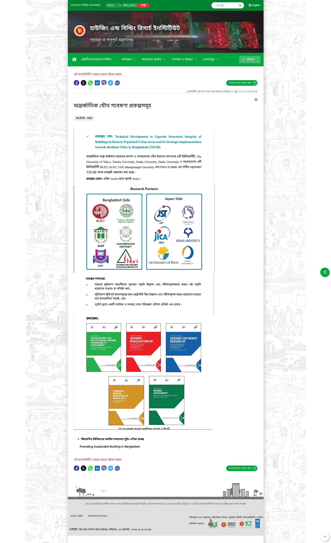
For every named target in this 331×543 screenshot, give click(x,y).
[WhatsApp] (90, 85)
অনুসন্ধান (240, 5)
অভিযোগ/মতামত (97, 516)
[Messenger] (117, 85)
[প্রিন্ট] (255, 100)
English (256, 5)
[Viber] (104, 83)
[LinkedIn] (97, 85)
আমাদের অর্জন (152, 60)
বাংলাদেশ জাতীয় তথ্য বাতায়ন (86, 5)
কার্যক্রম (127, 60)
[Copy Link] (110, 85)
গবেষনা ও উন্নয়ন (182, 60)
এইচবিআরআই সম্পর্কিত (96, 60)
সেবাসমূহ (209, 60)
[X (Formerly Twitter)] (83, 85)
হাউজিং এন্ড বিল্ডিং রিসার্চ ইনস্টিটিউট (135, 28)
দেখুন (143, 5)
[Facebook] (77, 85)
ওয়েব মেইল (76, 516)
